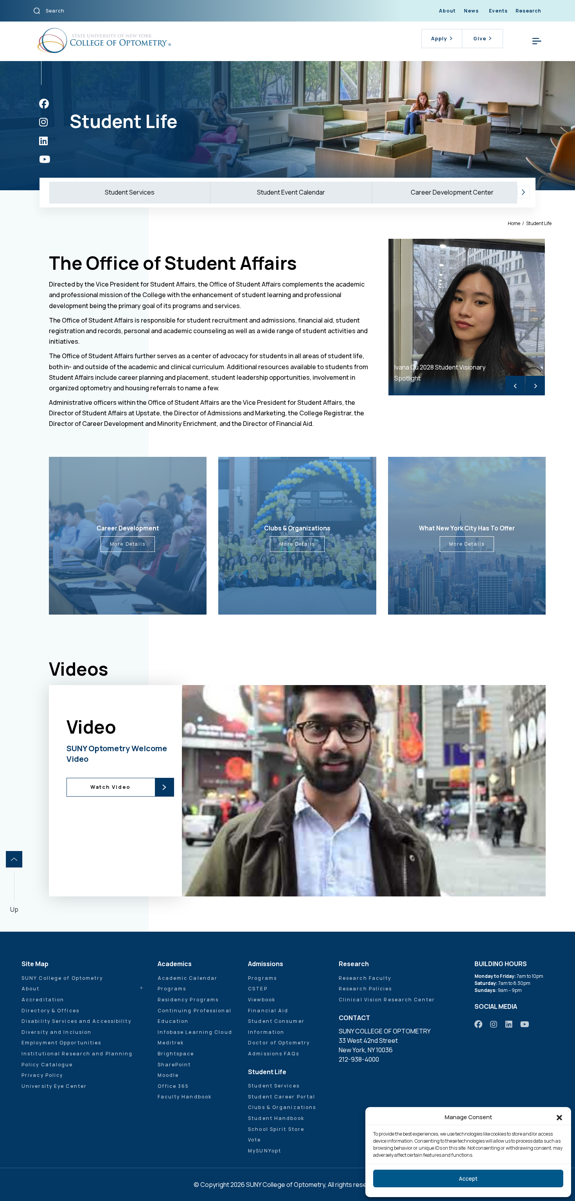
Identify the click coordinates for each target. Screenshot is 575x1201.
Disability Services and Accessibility (76, 1021)
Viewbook (261, 999)
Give (479, 38)
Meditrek (171, 1042)
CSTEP (258, 988)
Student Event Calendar (291, 192)
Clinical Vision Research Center (387, 999)
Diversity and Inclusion (57, 1032)
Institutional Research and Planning (77, 1053)
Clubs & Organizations (282, 1107)
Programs (172, 988)
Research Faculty (365, 978)
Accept (468, 1178)
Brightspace (176, 1053)
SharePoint (174, 1064)
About (447, 10)
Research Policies (365, 988)
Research (528, 10)
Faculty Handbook (185, 1096)
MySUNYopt (264, 1150)
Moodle (168, 1075)
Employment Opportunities (61, 1042)
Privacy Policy (42, 1075)
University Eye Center (54, 1086)
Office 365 (173, 1086)
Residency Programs (188, 999)
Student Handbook (276, 1118)
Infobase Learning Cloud (195, 1032)
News (471, 10)
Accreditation (43, 999)
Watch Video (110, 786)
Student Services (130, 192)
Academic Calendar (188, 978)
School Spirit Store (276, 1129)
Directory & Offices (50, 1010)
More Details (128, 544)
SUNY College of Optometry (62, 978)
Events (498, 10)
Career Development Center (452, 192)
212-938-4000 (359, 1059)
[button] (559, 1117)
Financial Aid (268, 1010)
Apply (439, 38)
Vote (254, 1139)
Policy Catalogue (47, 1064)
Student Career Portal (281, 1096)
